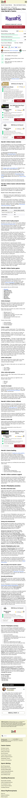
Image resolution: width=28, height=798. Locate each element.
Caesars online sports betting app (10, 168)
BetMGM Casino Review (7, 86)
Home (2, 7)
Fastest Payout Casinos (6, 755)
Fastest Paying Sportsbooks (7, 771)
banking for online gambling (18, 453)
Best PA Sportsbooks (5, 766)
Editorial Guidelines (5, 795)
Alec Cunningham (11, 688)
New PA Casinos (4, 753)
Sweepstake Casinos (5, 758)
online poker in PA (13, 407)
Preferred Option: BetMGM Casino (13, 27)
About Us (3, 793)
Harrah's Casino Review (6, 5)
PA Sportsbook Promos (6, 767)
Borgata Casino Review (7, 129)
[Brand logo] (3, 2)
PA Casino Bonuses (5, 749)
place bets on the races (19, 571)
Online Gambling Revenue (6, 782)
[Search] (2, 735)
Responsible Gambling (6, 780)
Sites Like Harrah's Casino (20, 5)
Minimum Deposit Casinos (6, 756)
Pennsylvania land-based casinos (8, 224)
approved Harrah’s (12, 153)
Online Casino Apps (5, 751)
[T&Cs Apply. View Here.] (24, 110)
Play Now (19, 100)
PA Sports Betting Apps (6, 769)
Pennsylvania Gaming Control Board (9, 585)
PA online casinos (15, 78)
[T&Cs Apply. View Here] (24, 128)
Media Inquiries (4, 796)
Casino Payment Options (6, 785)
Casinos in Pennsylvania (6, 760)
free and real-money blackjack (13, 390)
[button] (26, 2)
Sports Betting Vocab (5, 774)
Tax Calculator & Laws (6, 784)
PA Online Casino (7, 7)
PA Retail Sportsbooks (6, 772)
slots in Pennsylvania (9, 282)
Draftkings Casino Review (7, 110)
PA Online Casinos (5, 748)
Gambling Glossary (5, 787)
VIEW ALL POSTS (12, 712)
